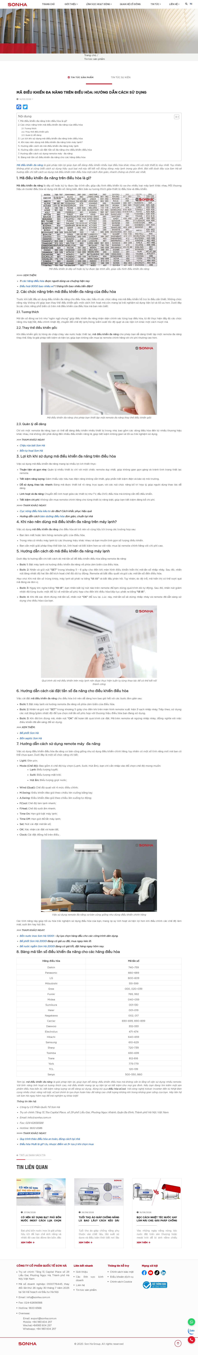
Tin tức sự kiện (120, 77)
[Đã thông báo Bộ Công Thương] (161, 1285)
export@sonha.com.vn (43, 1318)
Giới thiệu (70, 4)
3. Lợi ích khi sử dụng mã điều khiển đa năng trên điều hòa (50, 139)
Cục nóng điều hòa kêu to (35, 511)
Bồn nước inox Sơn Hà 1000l (37, 936)
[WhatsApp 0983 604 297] (191, 1321)
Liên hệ (80, 1285)
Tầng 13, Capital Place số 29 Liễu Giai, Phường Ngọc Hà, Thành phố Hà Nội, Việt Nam (44, 1275)
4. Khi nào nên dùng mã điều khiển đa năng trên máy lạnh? (50, 142)
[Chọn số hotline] (191, 1339)
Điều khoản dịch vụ (121, 1277)
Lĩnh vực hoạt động (98, 4)
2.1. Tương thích (29, 129)
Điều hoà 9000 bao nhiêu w (36, 286)
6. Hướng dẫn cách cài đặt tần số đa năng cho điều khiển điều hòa (55, 150)
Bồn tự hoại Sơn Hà (31, 450)
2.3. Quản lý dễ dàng (31, 135)
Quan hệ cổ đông (130, 4)
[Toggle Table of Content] (175, 116)
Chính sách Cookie (121, 1282)
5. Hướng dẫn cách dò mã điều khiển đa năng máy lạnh (48, 146)
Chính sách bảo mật (122, 1272)
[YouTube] (150, 1272)
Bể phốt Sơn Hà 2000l (33, 941)
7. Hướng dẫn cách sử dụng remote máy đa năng (45, 154)
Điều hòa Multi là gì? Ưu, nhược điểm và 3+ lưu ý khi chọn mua (56, 1144)
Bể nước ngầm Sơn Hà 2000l (37, 946)
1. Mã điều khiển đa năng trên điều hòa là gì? (42, 121)
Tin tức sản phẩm (94, 59)
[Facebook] (144, 1272)
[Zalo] (191, 1330)
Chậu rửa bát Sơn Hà (32, 445)
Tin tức (155, 4)
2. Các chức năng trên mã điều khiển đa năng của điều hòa (50, 125)
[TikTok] (157, 1272)
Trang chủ (48, 4)
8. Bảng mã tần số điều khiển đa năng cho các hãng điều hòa (51, 157)
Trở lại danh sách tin (32, 1155)
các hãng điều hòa (33, 281)
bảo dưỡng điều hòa (52, 516)
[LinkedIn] (163, 1272)
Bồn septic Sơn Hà (31, 738)
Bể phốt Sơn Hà (29, 733)
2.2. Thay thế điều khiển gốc (35, 132)
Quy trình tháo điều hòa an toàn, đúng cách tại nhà (50, 1139)
